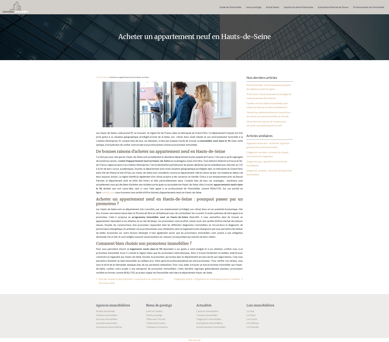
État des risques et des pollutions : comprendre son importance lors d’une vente (131, 280)
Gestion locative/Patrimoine (298, 7)
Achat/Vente (272, 7)
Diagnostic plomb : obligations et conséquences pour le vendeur (207, 278)
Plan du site (194, 340)
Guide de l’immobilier (230, 7)
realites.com (108, 192)
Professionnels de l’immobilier (368, 7)
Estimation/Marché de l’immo (333, 7)
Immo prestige (253, 7)
